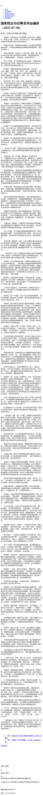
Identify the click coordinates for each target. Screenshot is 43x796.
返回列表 (4, 746)
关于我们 (8, 11)
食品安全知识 (9, 16)
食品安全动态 (9, 14)
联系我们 (8, 18)
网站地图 (4, 786)
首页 (6, 9)
